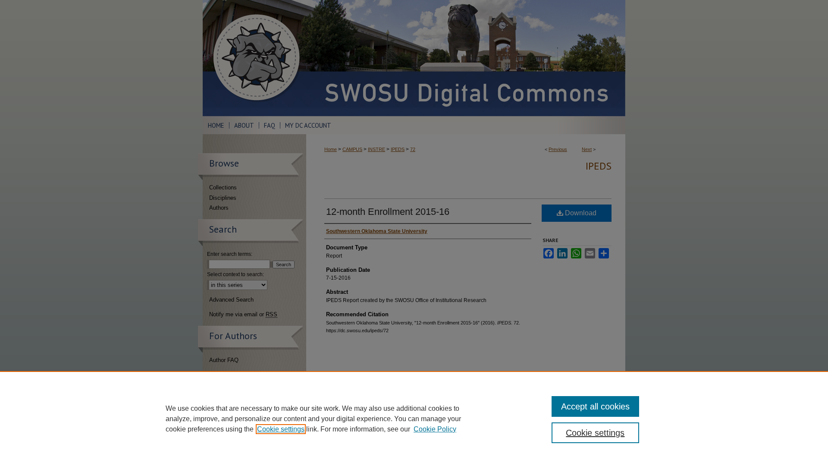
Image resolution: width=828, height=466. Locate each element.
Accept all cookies (595, 406)
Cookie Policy (435, 429)
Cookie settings (280, 429)
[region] (414, 418)
